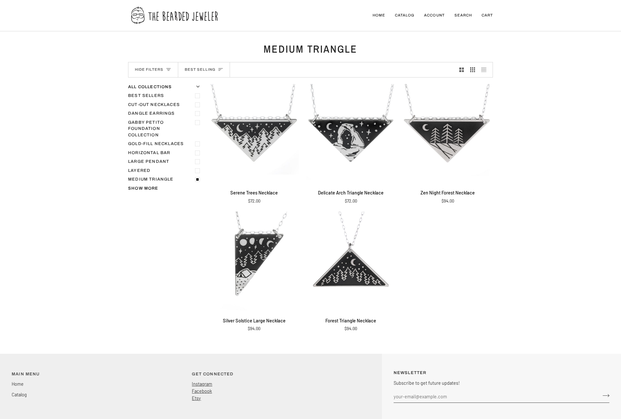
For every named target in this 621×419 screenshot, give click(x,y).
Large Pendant (148, 161)
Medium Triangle (151, 179)
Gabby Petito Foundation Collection (146, 128)
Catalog (19, 394)
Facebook (202, 391)
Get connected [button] (212, 374)
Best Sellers (146, 95)
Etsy (196, 398)
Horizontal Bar (149, 153)
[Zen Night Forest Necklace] (448, 134)
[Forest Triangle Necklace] (351, 262)
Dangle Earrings (151, 113)
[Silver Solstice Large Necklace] (254, 262)
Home (18, 384)
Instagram (202, 384)
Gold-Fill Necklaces (156, 143)
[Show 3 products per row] (472, 69)
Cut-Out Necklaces (154, 104)
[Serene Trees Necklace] (254, 134)
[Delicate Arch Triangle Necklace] (351, 134)
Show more (143, 188)
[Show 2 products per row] (461, 69)
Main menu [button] (26, 374)
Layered (139, 170)
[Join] (604, 395)
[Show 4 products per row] (485, 69)
